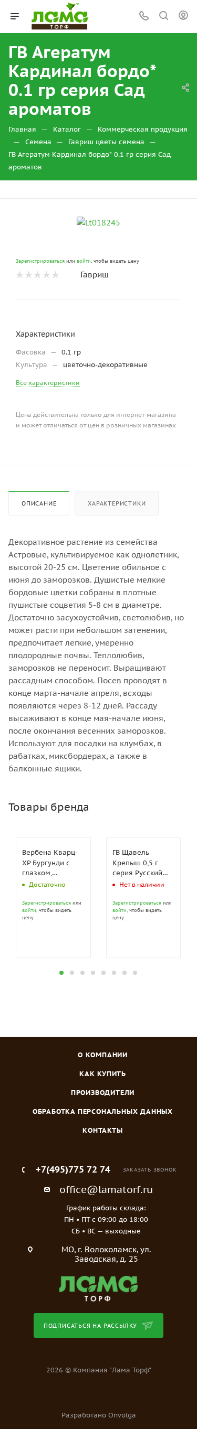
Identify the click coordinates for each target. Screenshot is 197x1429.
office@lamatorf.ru (106, 1189)
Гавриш (94, 275)
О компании (103, 1054)
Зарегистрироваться (40, 261)
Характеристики (117, 503)
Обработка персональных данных (103, 1111)
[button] (61, 972)
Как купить (102, 1073)
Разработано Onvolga (98, 1415)
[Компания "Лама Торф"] (98, 1288)
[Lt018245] (98, 222)
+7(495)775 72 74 (73, 1169)
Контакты (102, 1130)
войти (84, 261)
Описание (39, 503)
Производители (102, 1092)
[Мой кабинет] (183, 16)
